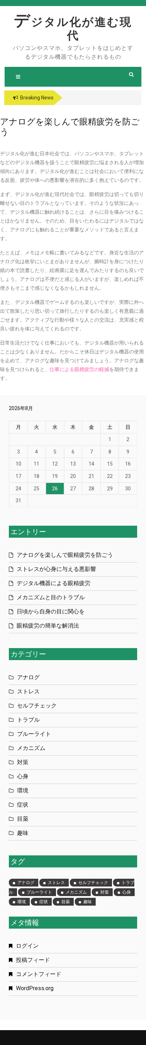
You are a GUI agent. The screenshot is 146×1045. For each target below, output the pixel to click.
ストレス (28, 691)
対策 (22, 762)
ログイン (27, 945)
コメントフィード (38, 974)
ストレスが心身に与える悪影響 (56, 569)
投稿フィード (33, 960)
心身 (22, 776)
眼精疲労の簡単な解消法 (48, 625)
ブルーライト (34, 734)
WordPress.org (35, 988)
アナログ (28, 677)
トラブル (28, 719)
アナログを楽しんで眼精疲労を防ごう (65, 555)
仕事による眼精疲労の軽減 (79, 369)
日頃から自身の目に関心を (51, 611)
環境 (22, 790)
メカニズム (31, 748)
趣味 (22, 833)
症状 (22, 804)
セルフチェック (37, 705)
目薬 (22, 818)
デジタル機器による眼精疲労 (53, 583)
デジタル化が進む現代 (73, 28)
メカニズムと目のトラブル (51, 597)
